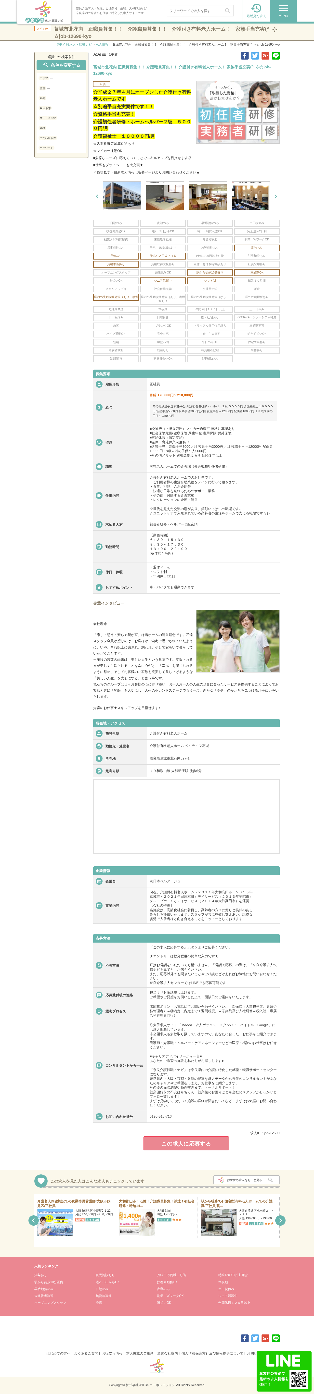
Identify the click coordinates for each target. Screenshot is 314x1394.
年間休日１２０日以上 (234, 1303)
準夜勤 (223, 1282)
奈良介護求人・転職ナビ (74, 44)
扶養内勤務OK (167, 1282)
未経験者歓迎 (43, 1296)
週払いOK (164, 1303)
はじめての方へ (58, 1353)
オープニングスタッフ (50, 1303)
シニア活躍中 (227, 1296)
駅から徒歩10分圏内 (48, 1282)
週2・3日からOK (108, 1282)
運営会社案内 (167, 1353)
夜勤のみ (163, 1289)
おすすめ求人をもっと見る (244, 1180)
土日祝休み (226, 1289)
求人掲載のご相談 (140, 1353)
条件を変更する (61, 65)
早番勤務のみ (43, 1289)
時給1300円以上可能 (233, 1275)
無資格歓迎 (104, 1296)
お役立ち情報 (112, 1353)
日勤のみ (102, 1289)
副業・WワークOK (170, 1296)
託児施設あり (105, 1275)
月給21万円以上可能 (171, 1275)
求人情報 (102, 44)
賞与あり (40, 1275)
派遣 (99, 1303)
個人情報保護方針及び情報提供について (212, 1353)
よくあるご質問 (86, 1353)
